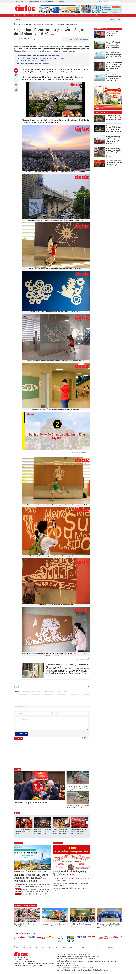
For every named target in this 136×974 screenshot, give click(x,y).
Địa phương (110, 946)
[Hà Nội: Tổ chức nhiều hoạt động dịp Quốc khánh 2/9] (71, 857)
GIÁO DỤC (57, 15)
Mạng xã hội (61, 24)
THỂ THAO (64, 15)
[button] (87, 822)
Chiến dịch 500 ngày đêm (33, 19)
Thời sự (18, 15)
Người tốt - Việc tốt (50, 24)
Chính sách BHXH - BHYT (72, 24)
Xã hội (18, 24)
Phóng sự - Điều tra (38, 24)
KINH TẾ (31, 15)
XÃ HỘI (37, 15)
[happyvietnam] (26, 937)
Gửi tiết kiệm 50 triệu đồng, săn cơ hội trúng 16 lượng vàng (25, 925)
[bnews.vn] (47, 939)
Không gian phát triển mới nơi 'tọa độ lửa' (31, 894)
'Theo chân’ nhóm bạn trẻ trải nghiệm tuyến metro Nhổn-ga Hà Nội (67, 665)
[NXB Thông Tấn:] (36, 939)
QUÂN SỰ (76, 15)
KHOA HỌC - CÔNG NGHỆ (87, 15)
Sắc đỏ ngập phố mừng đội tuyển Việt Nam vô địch (23, 831)
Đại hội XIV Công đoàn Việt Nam (58, 19)
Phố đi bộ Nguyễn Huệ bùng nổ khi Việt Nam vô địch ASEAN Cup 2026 (79, 831)
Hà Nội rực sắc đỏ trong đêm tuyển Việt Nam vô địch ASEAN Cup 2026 (60, 831)
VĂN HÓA (50, 15)
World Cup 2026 (82, 19)
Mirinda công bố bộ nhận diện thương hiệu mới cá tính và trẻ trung (54, 925)
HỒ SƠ (70, 15)
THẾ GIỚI (25, 15)
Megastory (16, 871)
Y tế (103, 15)
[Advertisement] (51, 700)
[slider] (47, 444)
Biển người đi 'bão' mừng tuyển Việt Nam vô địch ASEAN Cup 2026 (42, 831)
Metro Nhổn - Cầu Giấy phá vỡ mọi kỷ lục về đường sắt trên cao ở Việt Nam (40, 58)
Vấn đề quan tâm (26, 24)
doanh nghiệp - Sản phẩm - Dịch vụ (25, 905)
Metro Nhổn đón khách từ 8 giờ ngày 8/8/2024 (31, 61)
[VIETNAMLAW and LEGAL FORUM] (17, 938)
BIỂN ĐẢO (97, 15)
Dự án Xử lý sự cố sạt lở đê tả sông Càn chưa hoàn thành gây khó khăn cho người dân (77, 788)
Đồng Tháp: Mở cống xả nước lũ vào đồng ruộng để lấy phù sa (78, 806)
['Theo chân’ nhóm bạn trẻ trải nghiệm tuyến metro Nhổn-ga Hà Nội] (33, 670)
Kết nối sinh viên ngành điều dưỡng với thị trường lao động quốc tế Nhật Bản (109, 926)
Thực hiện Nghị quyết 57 (113, 15)
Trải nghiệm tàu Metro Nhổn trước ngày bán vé (31, 63)
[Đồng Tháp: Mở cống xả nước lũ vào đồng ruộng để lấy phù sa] (78, 797)
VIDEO (124, 15)
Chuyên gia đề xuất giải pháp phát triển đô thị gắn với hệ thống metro (38, 56)
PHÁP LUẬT (43, 15)
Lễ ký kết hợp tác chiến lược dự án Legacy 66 (81, 925)
